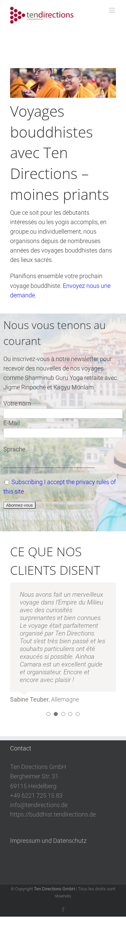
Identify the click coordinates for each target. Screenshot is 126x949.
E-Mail (11, 423)
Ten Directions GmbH (54, 888)
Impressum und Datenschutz (48, 840)
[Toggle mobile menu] (112, 10)
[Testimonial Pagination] (48, 714)
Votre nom (17, 403)
